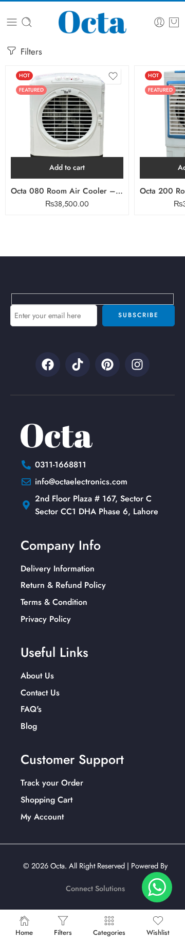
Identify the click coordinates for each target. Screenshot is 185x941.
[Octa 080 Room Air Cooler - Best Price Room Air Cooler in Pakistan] (67, 122)
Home (24, 932)
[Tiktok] (77, 364)
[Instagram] (137, 364)
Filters (30, 51)
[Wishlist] (113, 76)
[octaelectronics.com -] (92, 22)
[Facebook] (47, 364)
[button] (67, 168)
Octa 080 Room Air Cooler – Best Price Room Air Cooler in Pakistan (67, 191)
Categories (109, 932)
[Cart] (174, 22)
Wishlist (158, 932)
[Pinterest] (107, 364)
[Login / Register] (159, 22)
